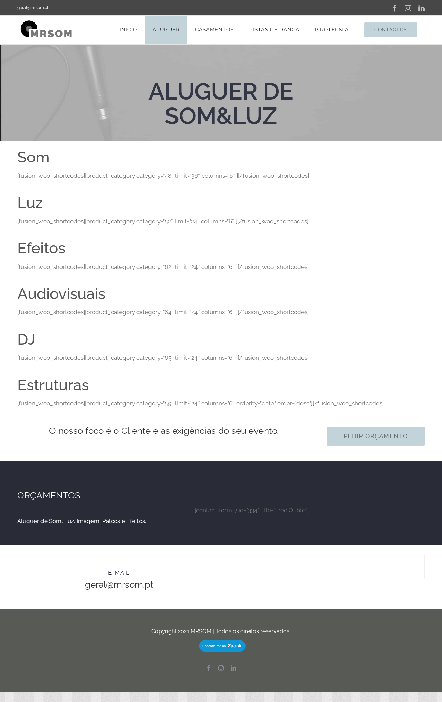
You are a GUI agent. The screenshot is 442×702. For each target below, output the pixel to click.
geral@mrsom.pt (32, 7)
